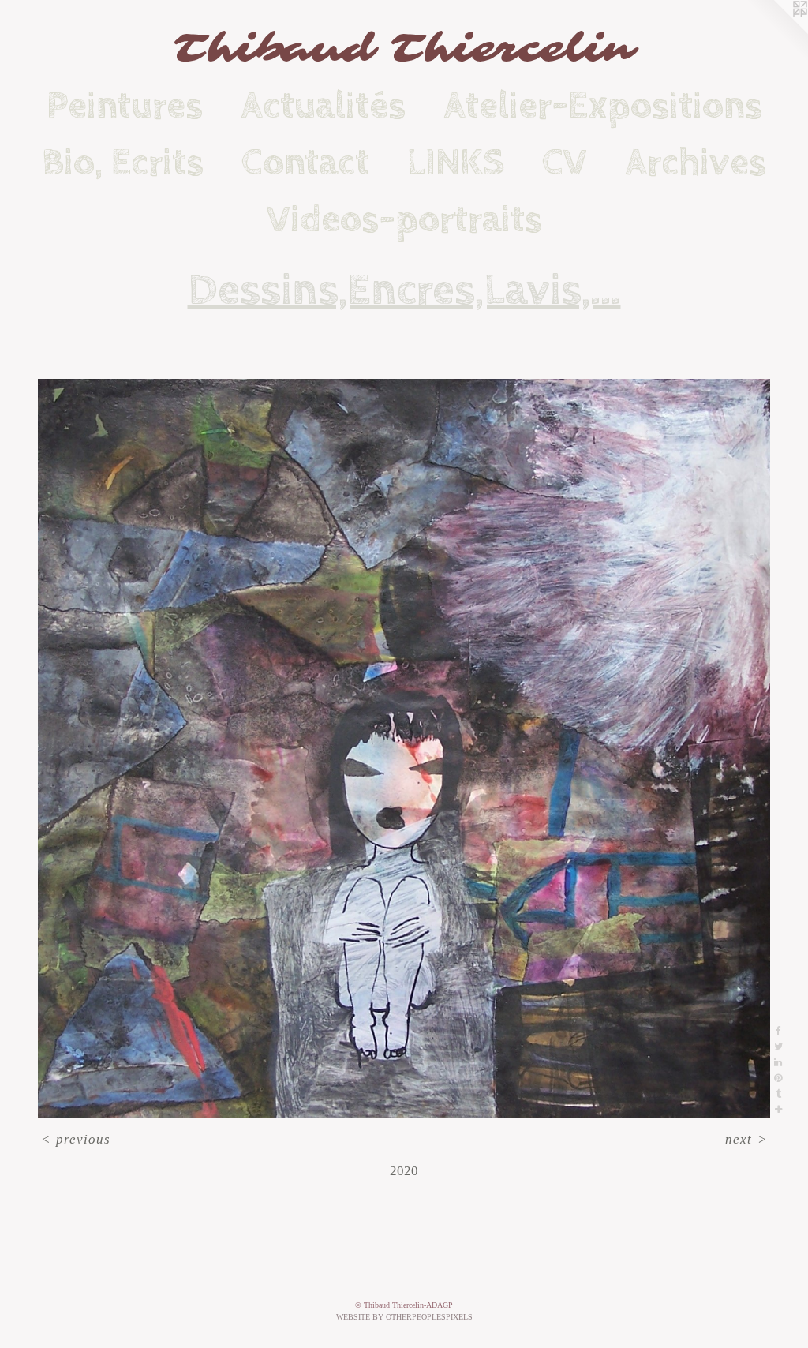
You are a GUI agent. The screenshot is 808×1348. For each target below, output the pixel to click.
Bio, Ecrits (123, 162)
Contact (305, 162)
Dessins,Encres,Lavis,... (404, 290)
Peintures (125, 106)
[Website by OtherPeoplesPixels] (776, 31)
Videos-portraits (404, 219)
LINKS (455, 162)
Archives (695, 162)
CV (564, 162)
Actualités (323, 106)
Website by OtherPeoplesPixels (404, 1316)
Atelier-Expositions (602, 106)
